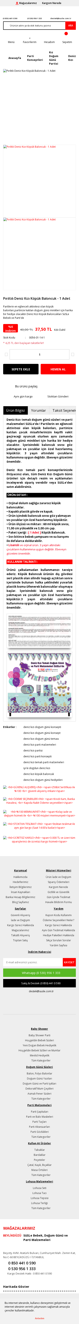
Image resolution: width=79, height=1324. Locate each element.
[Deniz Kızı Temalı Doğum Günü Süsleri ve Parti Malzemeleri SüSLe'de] (39, 684)
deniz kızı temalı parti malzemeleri (43, 762)
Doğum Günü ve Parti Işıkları (39, 1083)
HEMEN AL (58, 369)
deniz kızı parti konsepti (37, 756)
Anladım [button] (39, 1318)
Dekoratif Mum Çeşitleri (39, 1088)
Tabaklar (39, 1150)
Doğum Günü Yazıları (39, 1078)
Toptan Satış (20, 940)
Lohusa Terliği (39, 1203)
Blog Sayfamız (20, 902)
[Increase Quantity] (73, 354)
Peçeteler (39, 1160)
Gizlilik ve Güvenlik (58, 892)
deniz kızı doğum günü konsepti (42, 727)
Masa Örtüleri (39, 1170)
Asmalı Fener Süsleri (39, 1093)
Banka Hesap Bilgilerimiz (20, 897)
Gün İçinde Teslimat (58, 897)
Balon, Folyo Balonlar (39, 1073)
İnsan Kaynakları (20, 892)
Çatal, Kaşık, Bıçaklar (39, 1165)
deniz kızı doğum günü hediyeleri (43, 780)
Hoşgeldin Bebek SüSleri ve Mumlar (39, 1050)
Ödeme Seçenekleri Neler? (58, 920)
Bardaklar (40, 1155)
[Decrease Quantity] (6, 354)
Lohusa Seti (39, 1188)
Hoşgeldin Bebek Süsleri (39, 1040)
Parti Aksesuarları (39, 1127)
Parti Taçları (39, 1122)
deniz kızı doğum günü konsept (41, 733)
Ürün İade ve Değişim (58, 877)
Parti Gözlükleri (40, 1132)
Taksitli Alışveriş (20, 935)
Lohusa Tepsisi (39, 1198)
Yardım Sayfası (58, 945)
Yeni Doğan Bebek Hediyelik (39, 1045)
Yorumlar (38, 410)
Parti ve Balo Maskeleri (39, 1116)
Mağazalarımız (20, 930)
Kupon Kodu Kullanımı (59, 915)
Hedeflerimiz (20, 882)
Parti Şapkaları (39, 1111)
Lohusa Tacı (39, 1193)
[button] (35, 1311)
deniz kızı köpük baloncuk (38, 774)
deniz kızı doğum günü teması (41, 739)
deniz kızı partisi (33, 750)
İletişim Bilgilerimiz (20, 887)
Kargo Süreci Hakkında (20, 925)
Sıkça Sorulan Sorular (58, 940)
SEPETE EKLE (21, 369)
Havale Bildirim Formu (58, 902)
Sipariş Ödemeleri (58, 882)
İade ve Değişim (20, 920)
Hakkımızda (20, 877)
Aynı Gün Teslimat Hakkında (58, 930)
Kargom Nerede (58, 887)
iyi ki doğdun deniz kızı (36, 768)
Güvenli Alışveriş (20, 915)
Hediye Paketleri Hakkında (58, 935)
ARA (70, 25)
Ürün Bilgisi (15, 410)
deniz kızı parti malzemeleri (39, 744)
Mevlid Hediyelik (39, 1055)
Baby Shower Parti (39, 1035)
